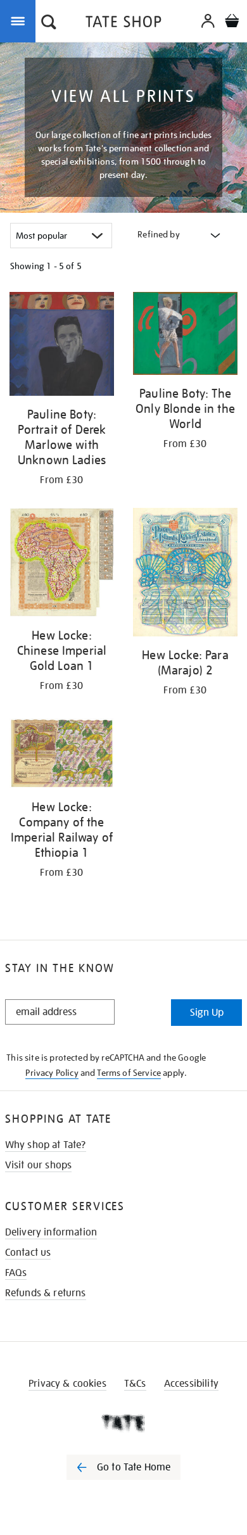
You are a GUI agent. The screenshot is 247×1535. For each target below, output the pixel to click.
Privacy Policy (51, 1072)
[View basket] (231, 22)
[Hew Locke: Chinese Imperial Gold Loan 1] (62, 564)
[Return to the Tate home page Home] (124, 24)
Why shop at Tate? (45, 1145)
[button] (49, 23)
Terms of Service (129, 1072)
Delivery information (51, 1232)
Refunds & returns (45, 1293)
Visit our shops (38, 1165)
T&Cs (135, 1383)
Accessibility (191, 1383)
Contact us (28, 1252)
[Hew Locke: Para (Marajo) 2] (185, 574)
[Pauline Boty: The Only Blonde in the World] (185, 335)
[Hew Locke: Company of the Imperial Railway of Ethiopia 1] (62, 755)
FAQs (16, 1273)
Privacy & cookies (67, 1383)
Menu (20, 20)
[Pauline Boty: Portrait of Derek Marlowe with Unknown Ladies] (62, 346)
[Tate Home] (123, 1423)
